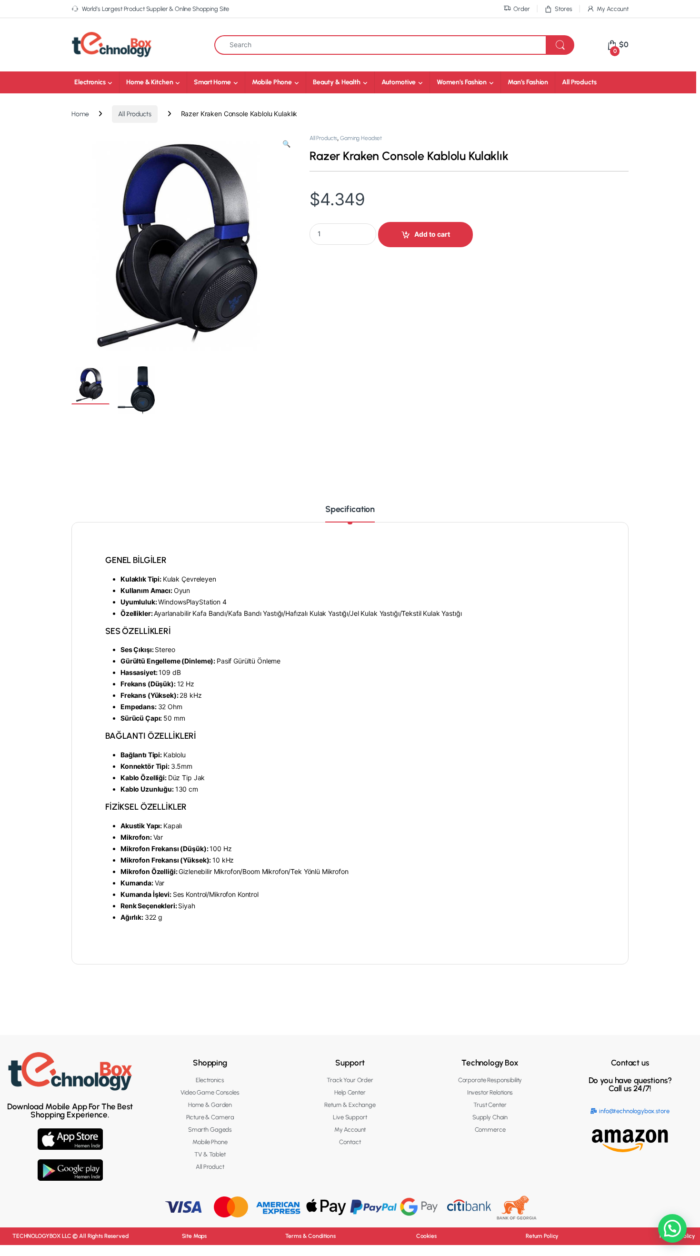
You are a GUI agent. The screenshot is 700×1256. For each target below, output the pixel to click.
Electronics (89, 82)
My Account (613, 8)
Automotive (398, 82)
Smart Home (212, 82)
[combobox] (380, 45)
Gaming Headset (361, 138)
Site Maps (194, 1236)
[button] (286, 144)
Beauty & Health (336, 82)
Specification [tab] (350, 509)
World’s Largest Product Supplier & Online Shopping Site (155, 8)
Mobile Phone (272, 82)
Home (80, 114)
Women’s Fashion (462, 82)
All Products (579, 82)
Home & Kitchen (149, 82)
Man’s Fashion (528, 82)
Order (521, 8)
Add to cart (432, 234)
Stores (563, 8)
